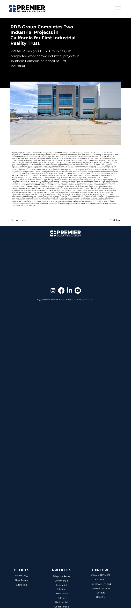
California (21, 584)
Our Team (100, 579)
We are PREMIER (101, 575)
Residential (61, 602)
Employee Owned (101, 584)
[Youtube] (78, 290)
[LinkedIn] (69, 290)
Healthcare (61, 593)
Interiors (61, 589)
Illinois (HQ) (21, 575)
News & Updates (101, 588)
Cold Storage (61, 606)
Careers (101, 592)
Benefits (100, 597)
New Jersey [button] (21, 580)
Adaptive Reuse (61, 576)
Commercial (62, 580)
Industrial (61, 585)
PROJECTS (61, 570)
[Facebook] (61, 290)
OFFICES (21, 570)
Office (61, 598)
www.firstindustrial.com (25, 205)
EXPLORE (101, 570)
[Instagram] (53, 290)
